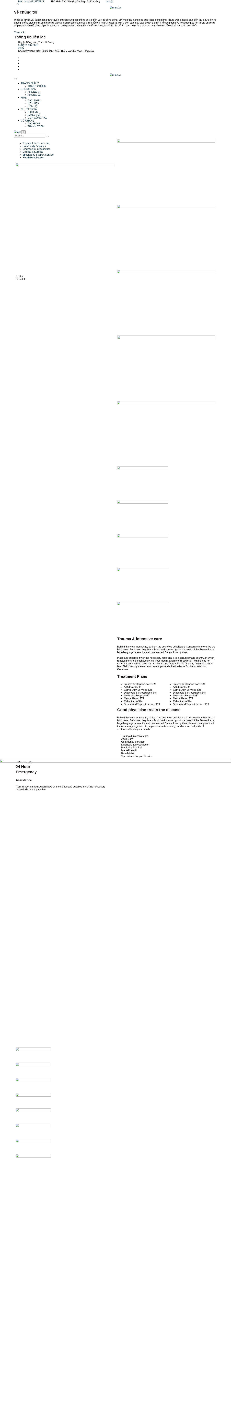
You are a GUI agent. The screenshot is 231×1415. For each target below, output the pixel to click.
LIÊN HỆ (32, 106)
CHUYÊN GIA (29, 109)
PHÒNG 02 (34, 94)
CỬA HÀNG (27, 120)
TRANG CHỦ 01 (30, 83)
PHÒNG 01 (34, 91)
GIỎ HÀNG (34, 123)
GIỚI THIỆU (34, 100)
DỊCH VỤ (33, 112)
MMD (24, 97)
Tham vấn (19, 32)
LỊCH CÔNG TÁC (38, 117)
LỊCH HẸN (33, 103)
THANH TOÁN (36, 126)
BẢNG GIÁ (34, 114)
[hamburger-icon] (15, 78)
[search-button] (47, 136)
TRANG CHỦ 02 (37, 86)
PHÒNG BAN (28, 89)
